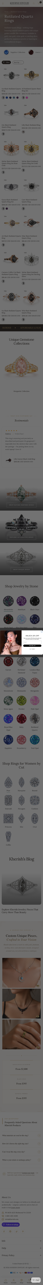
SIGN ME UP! (32, 645)
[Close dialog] (41, 632)
